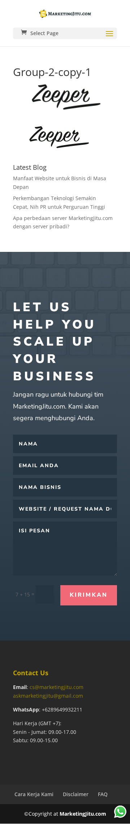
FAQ (103, 794)
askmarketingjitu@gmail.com (48, 695)
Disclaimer (75, 794)
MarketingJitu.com (83, 813)
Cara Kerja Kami (33, 794)
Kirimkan (89, 595)
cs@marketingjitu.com (56, 687)
